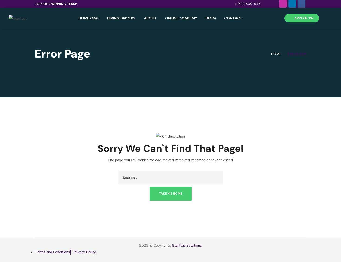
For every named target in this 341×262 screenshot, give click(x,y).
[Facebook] (301, 4)
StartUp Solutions (187, 245)
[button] (245, 4)
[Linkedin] (292, 4)
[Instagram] (283, 4)
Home (276, 54)
